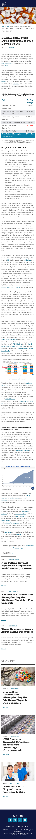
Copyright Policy (22, 826)
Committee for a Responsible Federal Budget (3, 3)
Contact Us (10, 826)
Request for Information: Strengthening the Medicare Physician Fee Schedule (16, 697)
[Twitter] (15, 820)
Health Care (18, 688)
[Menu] (33, 3)
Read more (3, 649)
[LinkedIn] (20, 820)
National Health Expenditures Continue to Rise (14, 789)
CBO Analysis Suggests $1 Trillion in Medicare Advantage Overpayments (16, 745)
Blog (12, 736)
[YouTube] (25, 820)
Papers (12, 688)
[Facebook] (10, 820)
